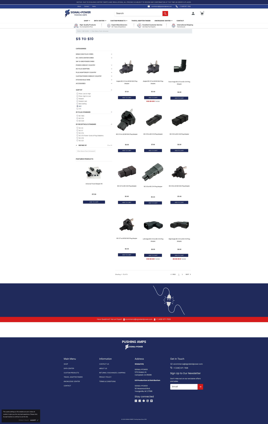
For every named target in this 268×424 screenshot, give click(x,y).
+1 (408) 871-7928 (163, 319)
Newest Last (82, 101)
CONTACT (67, 386)
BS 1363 (81, 116)
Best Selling (82, 103)
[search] (165, 13)
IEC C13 (81, 133)
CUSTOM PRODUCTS (71, 373)
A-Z (79, 106)
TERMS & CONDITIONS (107, 381)
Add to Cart (94, 202)
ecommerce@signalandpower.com (138, 319)
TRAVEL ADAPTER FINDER (73, 377)
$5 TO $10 (86, 31)
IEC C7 (80, 130)
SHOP (66, 364)
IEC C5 (80, 128)
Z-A (79, 109)
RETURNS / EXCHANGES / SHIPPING (112, 373)
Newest (81, 98)
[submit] (200, 387)
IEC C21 (81, 140)
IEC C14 (81, 118)
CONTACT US (104, 364)
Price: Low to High (84, 93)
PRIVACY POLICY (105, 377)
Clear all (109, 145)
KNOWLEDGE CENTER (72, 381)
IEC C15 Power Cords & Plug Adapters (90, 135)
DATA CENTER (69, 368)
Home (79, 31)
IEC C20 (81, 121)
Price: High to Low (84, 96)
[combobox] (141, 13)
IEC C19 (81, 138)
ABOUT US (103, 368)
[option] (94, 182)
